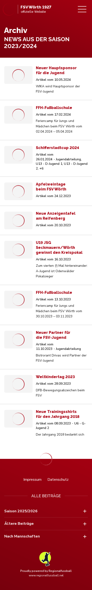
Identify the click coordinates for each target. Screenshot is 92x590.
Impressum (32, 479)
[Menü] (82, 9)
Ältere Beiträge (19, 523)
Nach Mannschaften (22, 536)
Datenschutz (58, 479)
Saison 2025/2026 (21, 511)
